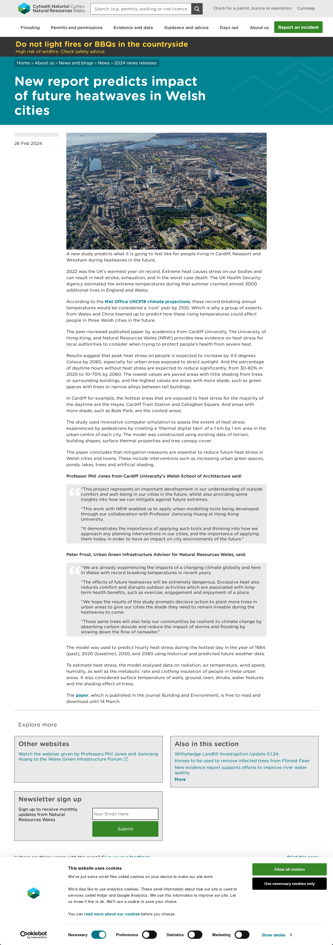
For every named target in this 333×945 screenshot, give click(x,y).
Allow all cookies (289, 869)
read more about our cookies (112, 914)
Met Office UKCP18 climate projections (147, 301)
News (104, 62)
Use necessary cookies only (289, 883)
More (180, 779)
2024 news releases (135, 62)
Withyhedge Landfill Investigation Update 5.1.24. (227, 753)
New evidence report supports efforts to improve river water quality (241, 770)
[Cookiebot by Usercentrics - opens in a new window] (33, 935)
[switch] (149, 934)
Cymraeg (306, 8)
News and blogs (76, 62)
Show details (273, 935)
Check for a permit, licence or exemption (252, 8)
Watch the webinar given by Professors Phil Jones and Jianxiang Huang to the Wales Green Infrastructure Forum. (88, 756)
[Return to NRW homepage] (51, 8)
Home (23, 62)
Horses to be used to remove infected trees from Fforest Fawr (242, 760)
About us (44, 62)
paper (82, 695)
